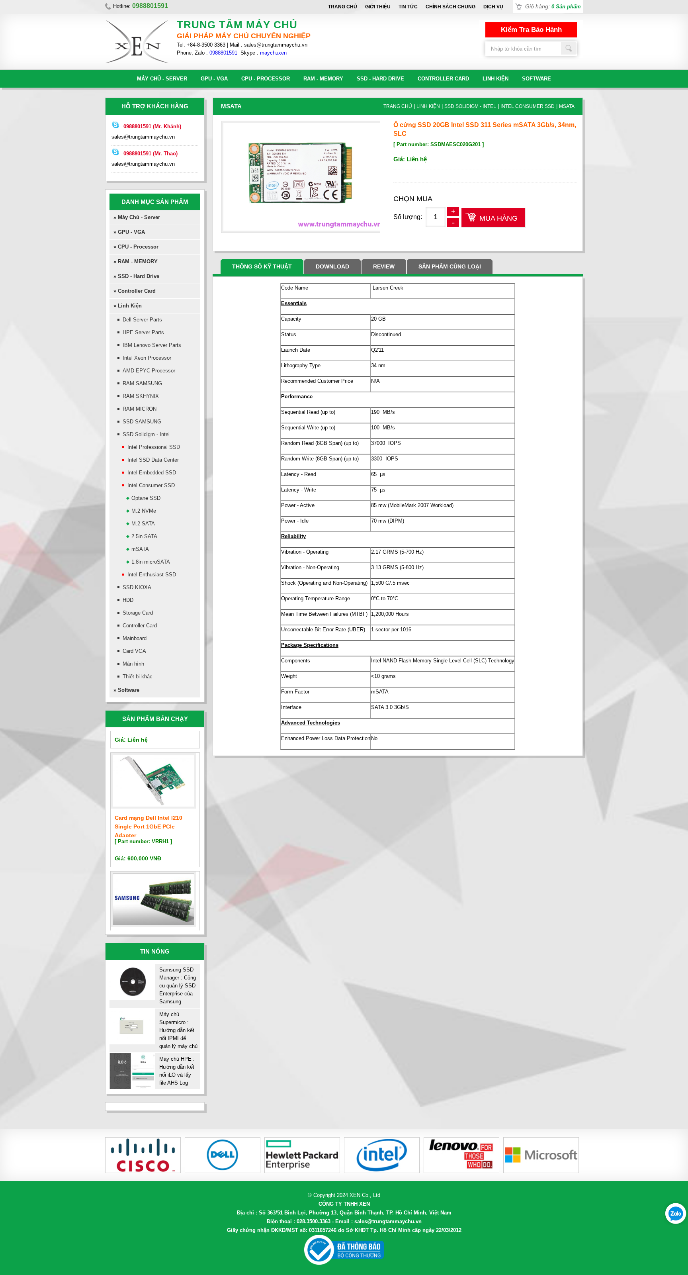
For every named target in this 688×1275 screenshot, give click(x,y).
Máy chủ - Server (162, 79)
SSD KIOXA (137, 587)
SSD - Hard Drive (380, 79)
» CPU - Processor (135, 247)
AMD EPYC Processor (149, 371)
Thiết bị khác (137, 677)
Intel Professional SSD (153, 447)
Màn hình (133, 664)
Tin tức (408, 7)
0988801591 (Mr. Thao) (150, 154)
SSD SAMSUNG (142, 422)
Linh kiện (495, 79)
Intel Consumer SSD (151, 485)
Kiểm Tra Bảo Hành (531, 29)
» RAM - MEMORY (135, 261)
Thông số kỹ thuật (262, 266)
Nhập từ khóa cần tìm (569, 48)
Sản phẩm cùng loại (449, 266)
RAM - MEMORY (323, 79)
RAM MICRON (139, 409)
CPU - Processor (265, 79)
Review (384, 266)
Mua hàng (498, 218)
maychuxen (273, 53)
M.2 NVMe (143, 511)
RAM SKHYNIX (141, 396)
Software (536, 79)
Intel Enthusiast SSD (151, 575)
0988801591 (223, 53)
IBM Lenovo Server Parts (152, 345)
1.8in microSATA (150, 562)
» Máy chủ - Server (136, 217)
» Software (126, 690)
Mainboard (135, 638)
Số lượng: (407, 216)
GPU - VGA (214, 79)
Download (332, 266)
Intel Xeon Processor (147, 358)
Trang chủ (342, 7)
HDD (128, 600)
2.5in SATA (144, 536)
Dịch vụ (493, 7)
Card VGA (134, 651)
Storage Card (138, 613)
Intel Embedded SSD (151, 473)
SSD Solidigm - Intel (146, 434)
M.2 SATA (143, 524)
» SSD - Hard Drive (136, 276)
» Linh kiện (127, 306)
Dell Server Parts (142, 320)
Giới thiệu (378, 7)
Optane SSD (145, 498)
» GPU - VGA (129, 232)
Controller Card (443, 79)
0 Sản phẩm (566, 7)
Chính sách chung (450, 7)
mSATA (140, 549)
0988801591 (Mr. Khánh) (152, 126)
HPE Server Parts (143, 332)
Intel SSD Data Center (153, 460)
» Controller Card (134, 291)
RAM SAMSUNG (142, 383)
